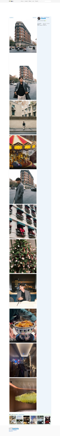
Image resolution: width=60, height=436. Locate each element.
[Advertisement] (30, 9)
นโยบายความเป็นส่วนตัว (12, 429)
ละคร (33, 1)
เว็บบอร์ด (36, 1)
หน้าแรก (22, 1)
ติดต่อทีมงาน (11, 431)
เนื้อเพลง (30, 1)
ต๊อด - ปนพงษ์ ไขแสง (45, 17)
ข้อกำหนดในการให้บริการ (13, 430)
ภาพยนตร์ (26, 1)
